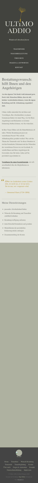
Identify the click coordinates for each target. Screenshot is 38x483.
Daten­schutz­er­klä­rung (14, 470)
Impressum (27, 470)
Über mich (19, 58)
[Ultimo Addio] (19, 31)
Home (6, 461)
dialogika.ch (20, 479)
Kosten (30, 464)
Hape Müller (22, 477)
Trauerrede (8, 464)
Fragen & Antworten (19, 63)
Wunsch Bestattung (27, 461)
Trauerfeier (19, 49)
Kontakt (19, 67)
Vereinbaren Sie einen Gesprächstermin (15, 162)
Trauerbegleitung (19, 54)
